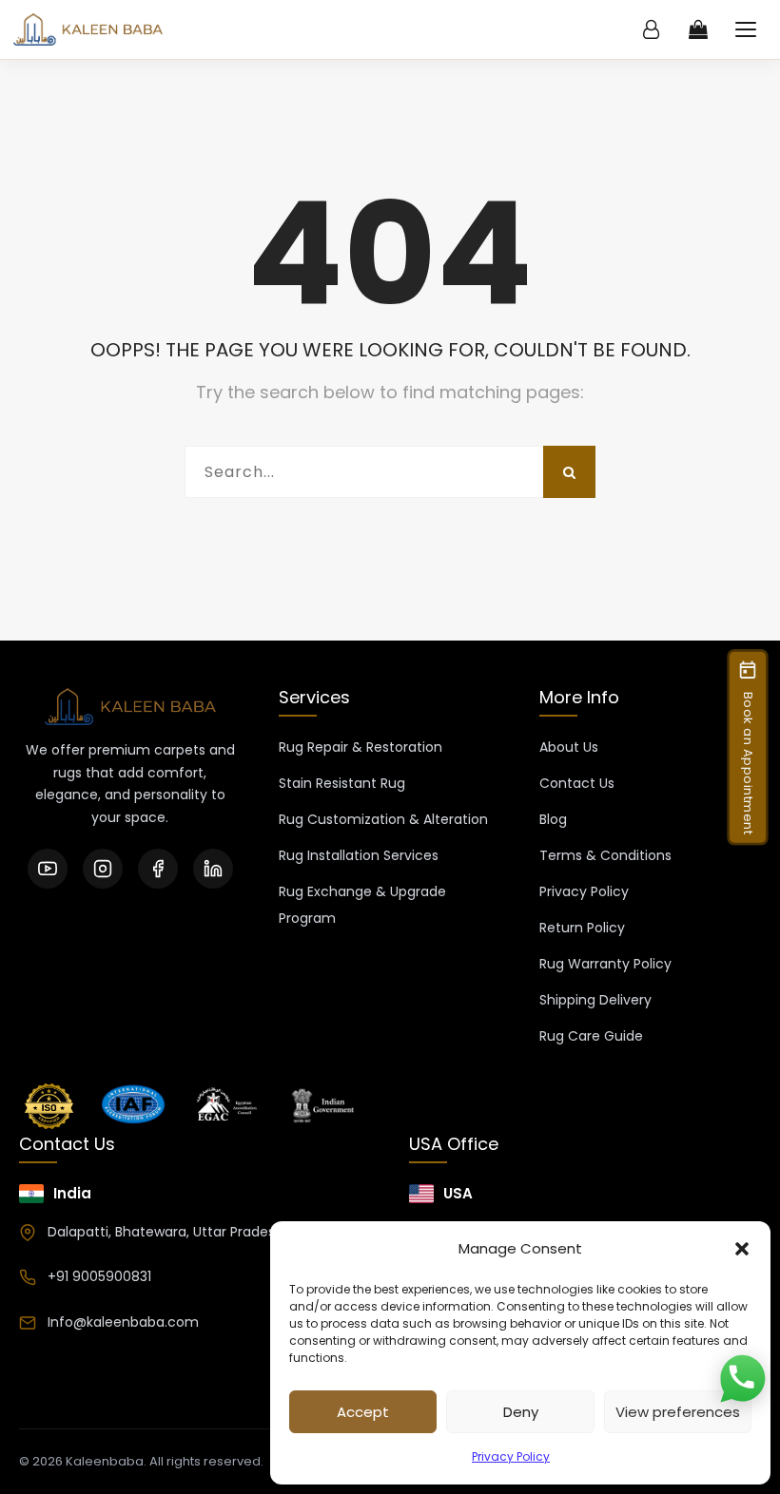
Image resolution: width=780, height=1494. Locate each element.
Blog (553, 819)
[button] (741, 1248)
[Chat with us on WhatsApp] (741, 1379)
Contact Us (576, 783)
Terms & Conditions (605, 855)
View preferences (677, 1412)
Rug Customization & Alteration (383, 819)
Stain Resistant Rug (342, 783)
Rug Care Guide (591, 1035)
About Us (568, 747)
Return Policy (582, 927)
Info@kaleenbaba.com (123, 1321)
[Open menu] (746, 29)
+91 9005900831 (99, 1276)
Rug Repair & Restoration (360, 747)
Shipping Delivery (595, 999)
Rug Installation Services (359, 855)
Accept (363, 1412)
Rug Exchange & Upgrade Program (362, 905)
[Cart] (698, 29)
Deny (520, 1412)
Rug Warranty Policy (605, 963)
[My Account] (651, 29)
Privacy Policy (511, 1456)
